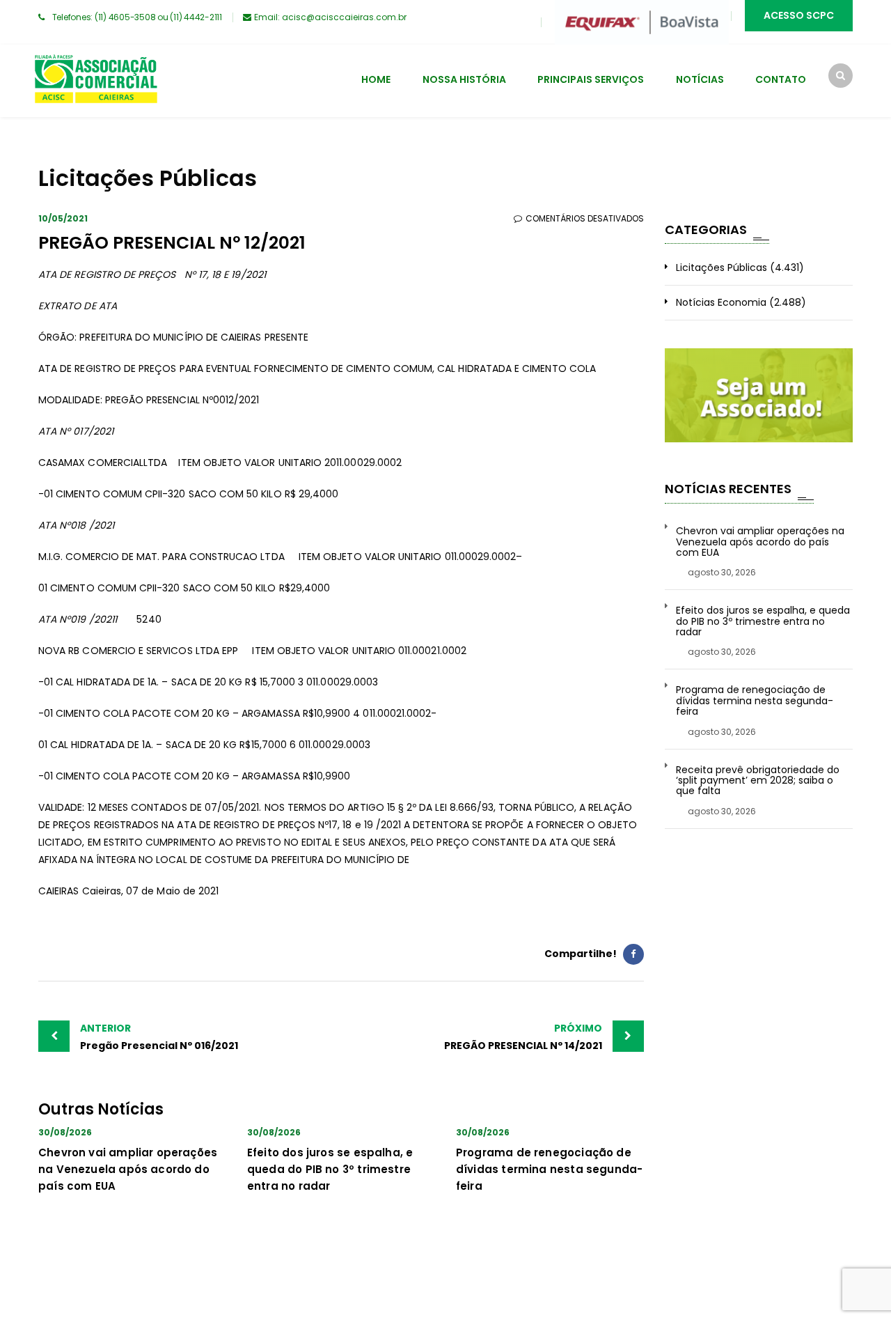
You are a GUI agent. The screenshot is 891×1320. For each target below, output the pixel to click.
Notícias (700, 79)
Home (376, 79)
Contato (780, 79)
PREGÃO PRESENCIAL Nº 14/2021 (523, 1037)
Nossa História (464, 79)
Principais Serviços (590, 79)
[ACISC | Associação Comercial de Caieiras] (95, 81)
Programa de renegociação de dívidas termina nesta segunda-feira (549, 1169)
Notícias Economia (721, 302)
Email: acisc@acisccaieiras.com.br (330, 17)
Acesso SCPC (799, 15)
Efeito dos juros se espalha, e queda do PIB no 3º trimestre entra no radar (330, 1169)
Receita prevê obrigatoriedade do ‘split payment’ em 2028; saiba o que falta (757, 781)
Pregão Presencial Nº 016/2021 (159, 1037)
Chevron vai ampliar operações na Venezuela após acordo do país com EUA (127, 1169)
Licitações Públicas (721, 267)
